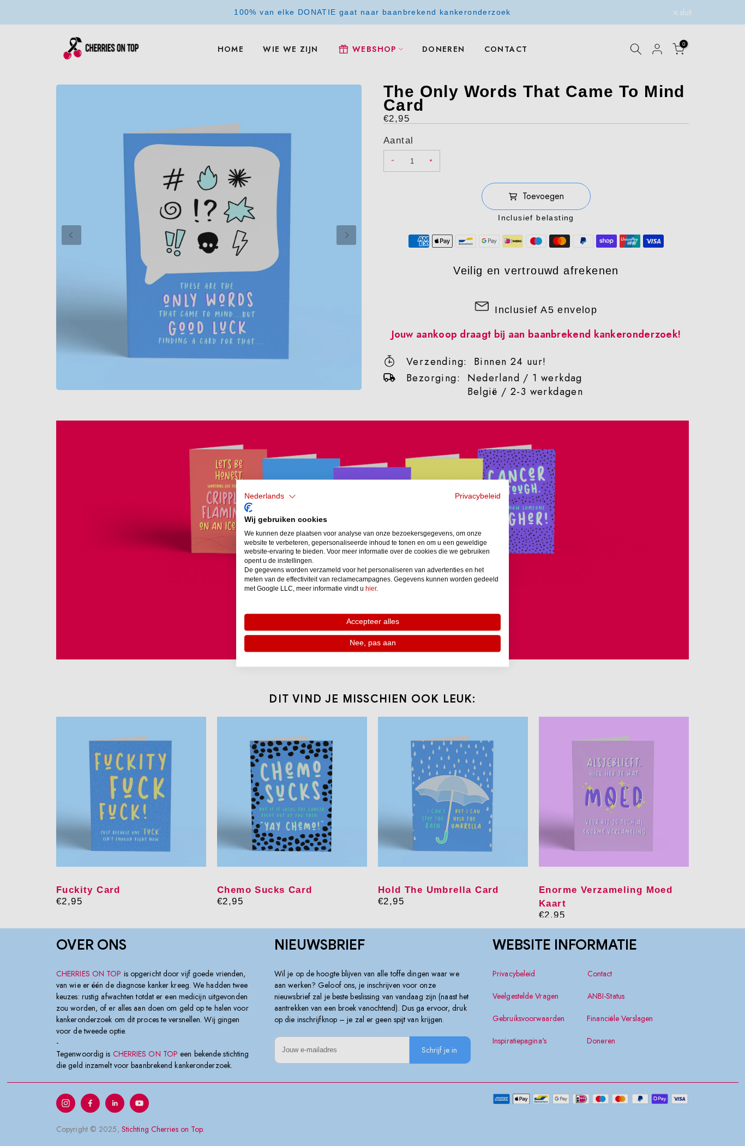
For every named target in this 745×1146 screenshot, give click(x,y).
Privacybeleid (478, 496)
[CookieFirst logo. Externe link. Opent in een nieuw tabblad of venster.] (248, 508)
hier (370, 588)
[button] (270, 496)
